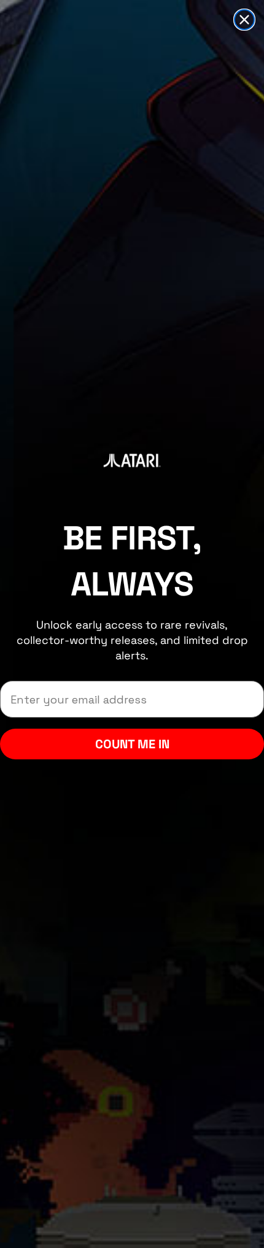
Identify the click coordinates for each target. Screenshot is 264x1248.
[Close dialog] (244, 19)
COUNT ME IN (132, 744)
